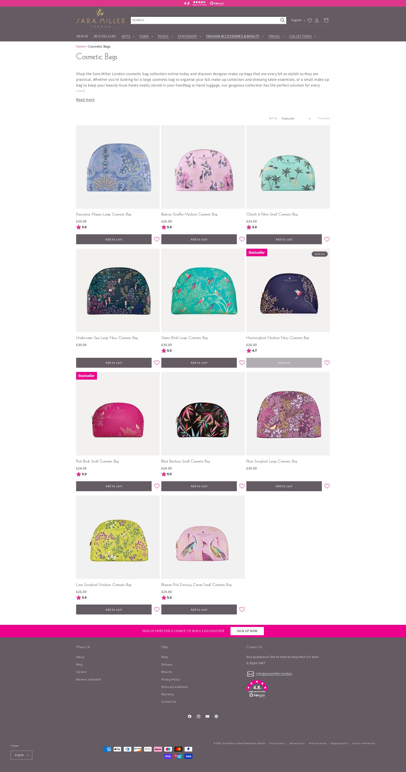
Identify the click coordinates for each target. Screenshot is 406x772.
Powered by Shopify (255, 743)
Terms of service (317, 743)
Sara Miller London (232, 743)
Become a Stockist (88, 679)
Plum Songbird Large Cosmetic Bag (271, 461)
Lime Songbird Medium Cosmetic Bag (104, 585)
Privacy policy (277, 743)
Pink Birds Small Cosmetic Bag (97, 461)
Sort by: (273, 118)
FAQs (164, 657)
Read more (85, 99)
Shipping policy (339, 743)
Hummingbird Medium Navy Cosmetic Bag (277, 338)
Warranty (167, 694)
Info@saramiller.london (274, 673)
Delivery (166, 664)
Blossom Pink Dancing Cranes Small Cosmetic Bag (196, 585)
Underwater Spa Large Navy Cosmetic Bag (107, 338)
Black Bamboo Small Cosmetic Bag (185, 461)
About (80, 657)
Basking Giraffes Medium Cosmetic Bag (189, 215)
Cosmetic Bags (99, 46)
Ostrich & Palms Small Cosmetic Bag (272, 215)
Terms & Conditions (174, 687)
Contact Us (168, 701)
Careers (81, 672)
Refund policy (296, 743)
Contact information (363, 743)
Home (80, 46)
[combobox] (208, 20)
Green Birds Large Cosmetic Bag (184, 338)
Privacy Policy (170, 679)
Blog (79, 664)
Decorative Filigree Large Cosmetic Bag (103, 215)
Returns (166, 672)
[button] (203, 3)
